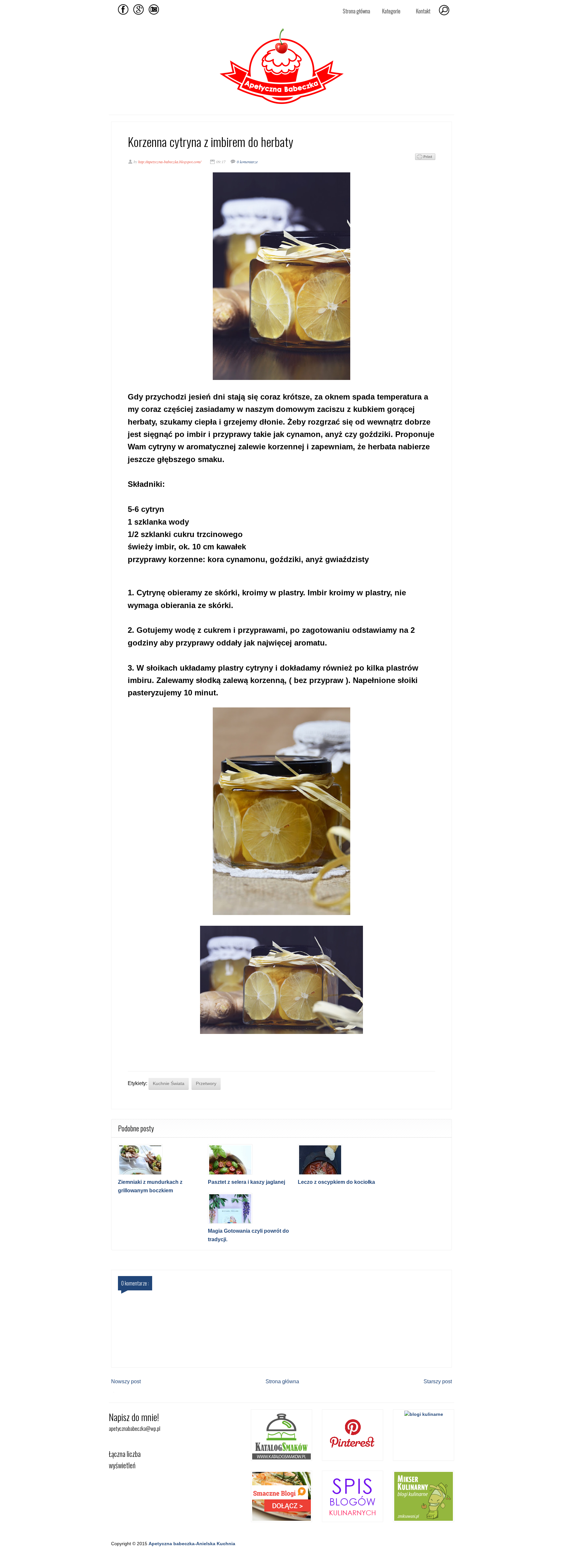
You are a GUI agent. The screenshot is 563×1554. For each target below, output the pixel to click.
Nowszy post (126, 1381)
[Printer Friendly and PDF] (425, 158)
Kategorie (388, 11)
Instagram (154, 9)
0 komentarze (247, 161)
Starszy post (438, 1381)
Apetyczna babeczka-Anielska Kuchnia (192, 1543)
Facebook (123, 9)
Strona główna (356, 11)
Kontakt (423, 11)
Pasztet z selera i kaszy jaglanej (246, 1182)
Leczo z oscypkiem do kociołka (336, 1182)
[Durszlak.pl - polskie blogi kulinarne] (423, 1414)
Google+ (138, 9)
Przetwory (206, 1083)
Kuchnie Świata (168, 1083)
